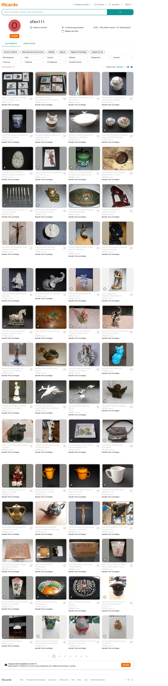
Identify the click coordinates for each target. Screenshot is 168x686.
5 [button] (75, 656)
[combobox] (54, 12)
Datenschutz (64, 680)
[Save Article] (31, 98)
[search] (120, 12)
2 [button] (59, 656)
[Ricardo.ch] (10, 4)
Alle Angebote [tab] (11, 43)
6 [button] (81, 656)
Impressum (52, 680)
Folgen (14, 36)
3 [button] (64, 656)
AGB (21, 680)
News (79, 680)
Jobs (86, 680)
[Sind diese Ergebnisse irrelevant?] (13, 67)
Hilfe (73, 680)
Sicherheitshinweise (97, 680)
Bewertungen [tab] (29, 43)
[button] (82, 5)
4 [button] (70, 656)
